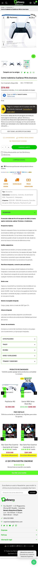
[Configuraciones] (30, 2)
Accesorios (9, 7)
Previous (2, 36)
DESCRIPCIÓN (6, 212)
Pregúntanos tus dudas (19, 141)
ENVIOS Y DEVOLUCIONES (10, 356)
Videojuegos (18, 197)
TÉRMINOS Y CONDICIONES (10, 361)
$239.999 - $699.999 (15, 200)
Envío (17, 90)
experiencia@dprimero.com (13, 522)
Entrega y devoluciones (25, 137)
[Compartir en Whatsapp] (30, 72)
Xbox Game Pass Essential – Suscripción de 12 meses (28, 446)
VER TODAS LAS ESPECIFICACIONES (19, 131)
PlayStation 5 (24, 203)
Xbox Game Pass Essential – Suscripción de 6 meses (9, 446)
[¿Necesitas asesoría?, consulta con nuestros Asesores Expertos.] (33, 562)
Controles (21, 195)
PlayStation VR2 (10, 401)
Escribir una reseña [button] (19, 473)
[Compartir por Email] (33, 72)
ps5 (30, 203)
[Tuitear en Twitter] (25, 72)
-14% (22, 378)
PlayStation (16, 203)
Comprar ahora (19, 160)
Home (2, 7)
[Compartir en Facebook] (22, 72)
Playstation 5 (10, 197)
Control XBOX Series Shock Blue (28, 402)
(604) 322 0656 (9, 518)
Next (35, 36)
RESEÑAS (5, 350)
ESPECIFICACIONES (8, 339)
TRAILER (5, 344)
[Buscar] (6, 2)
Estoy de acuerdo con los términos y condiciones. (15, 153)
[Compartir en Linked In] (27, 72)
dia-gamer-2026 (7, 203)
